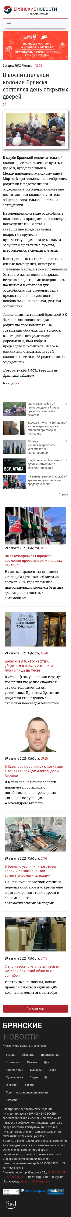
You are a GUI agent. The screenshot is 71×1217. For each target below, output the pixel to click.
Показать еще (35, 1008)
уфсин (15, 383)
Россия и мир (14, 1070)
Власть (10, 1055)
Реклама (28, 1085)
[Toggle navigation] (9, 23)
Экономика (13, 1062)
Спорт (52, 1070)
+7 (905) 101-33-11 (17, 1177)
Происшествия (50, 1055)
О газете (11, 1085)
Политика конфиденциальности (27, 1092)
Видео (34, 1077)
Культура (36, 1070)
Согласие (11, 1100)
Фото (47, 1077)
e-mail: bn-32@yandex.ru (35, 1181)
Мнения (32, 1062)
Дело (47, 1062)
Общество (27, 1055)
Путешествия (14, 1077)
